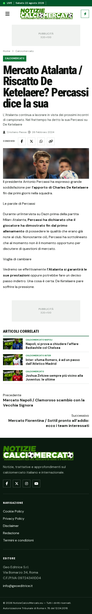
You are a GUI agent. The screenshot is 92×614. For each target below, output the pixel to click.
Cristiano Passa (17, 132)
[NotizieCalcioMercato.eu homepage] (46, 14)
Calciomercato (24, 51)
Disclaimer (11, 526)
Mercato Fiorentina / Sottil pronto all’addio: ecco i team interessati (48, 423)
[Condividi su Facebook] (22, 141)
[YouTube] (36, 483)
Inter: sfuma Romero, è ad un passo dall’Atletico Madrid (53, 362)
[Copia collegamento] (51, 141)
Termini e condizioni (18, 540)
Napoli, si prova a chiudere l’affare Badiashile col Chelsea (52, 346)
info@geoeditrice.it (18, 586)
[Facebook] (7, 483)
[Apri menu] (7, 13)
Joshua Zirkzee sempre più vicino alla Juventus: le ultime (54, 377)
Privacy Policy (13, 518)
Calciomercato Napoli (39, 340)
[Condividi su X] (31, 141)
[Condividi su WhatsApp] (41, 141)
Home (6, 51)
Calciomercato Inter (38, 355)
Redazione (11, 533)
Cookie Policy (13, 511)
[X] (17, 483)
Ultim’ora (85, 14)
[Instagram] (26, 483)
